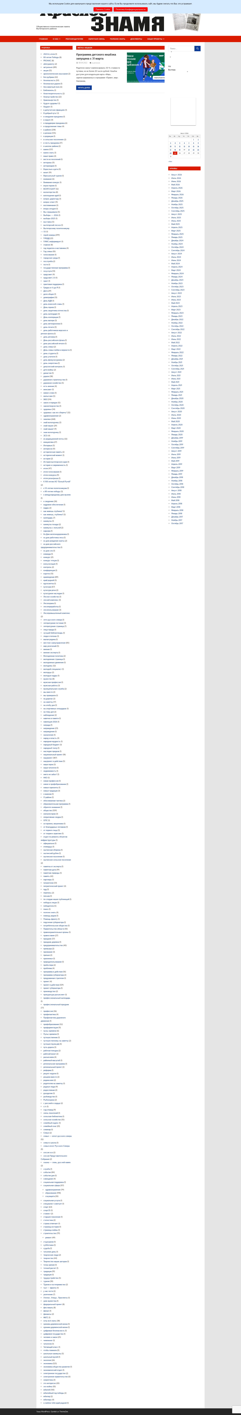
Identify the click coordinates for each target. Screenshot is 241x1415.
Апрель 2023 (176, 306)
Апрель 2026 (177, 188)
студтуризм (48, 1242)
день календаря (50, 314)
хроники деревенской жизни (55, 1327)
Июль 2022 (176, 336)
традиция (47, 1274)
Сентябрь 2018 (177, 487)
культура (47, 587)
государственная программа (55, 268)
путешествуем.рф (51, 1044)
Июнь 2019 (175, 457)
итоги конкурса (49, 475)
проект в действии (51, 985)
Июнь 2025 (176, 221)
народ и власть (50, 738)
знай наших (48, 425)
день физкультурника (52, 360)
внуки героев (48, 185)
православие (49, 935)
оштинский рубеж (51, 853)
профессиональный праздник (56, 1004)
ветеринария (48, 166)
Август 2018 (176, 490)
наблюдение (48, 715)
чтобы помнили (50, 1350)
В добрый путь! (50, 113)
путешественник (50, 1037)
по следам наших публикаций (56, 899)
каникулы (47, 521)
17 (170, 150)
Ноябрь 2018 (176, 480)
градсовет (47, 274)
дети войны (48, 370)
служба (46, 1169)
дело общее (48, 294)
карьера (46, 531)
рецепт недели (49, 1073)
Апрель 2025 (177, 227)
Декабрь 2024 (177, 240)
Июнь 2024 (176, 260)
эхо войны (47, 1386)
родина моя (48, 1080)
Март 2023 (175, 309)
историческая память (52, 452)
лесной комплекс (50, 600)
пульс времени (49, 1031)
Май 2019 (175, 461)
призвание (47, 952)
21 (189, 150)
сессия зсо (48, 1152)
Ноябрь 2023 (177, 283)
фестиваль (48, 1307)
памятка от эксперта (52, 866)
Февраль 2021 (177, 392)
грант (45, 281)
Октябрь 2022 (177, 326)
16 (198, 146)
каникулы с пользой (52, 527)
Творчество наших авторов (55, 1261)
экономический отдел (52, 1370)
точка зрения (49, 1265)
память (46, 876)
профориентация (50, 1027)
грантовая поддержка (52, 284)
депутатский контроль (53, 366)
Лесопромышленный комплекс (56, 613)
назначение (48, 735)
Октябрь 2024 (177, 247)
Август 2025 (176, 214)
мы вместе (48, 692)
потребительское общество (55, 925)
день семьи (48, 347)
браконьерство (49, 100)
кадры (46, 508)
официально (48, 843)
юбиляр (46, 1396)
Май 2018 (175, 500)
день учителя (49, 356)
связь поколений (50, 1113)
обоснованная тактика (53, 800)
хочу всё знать (49, 1321)
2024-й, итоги (49, 54)
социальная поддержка (53, 1182)
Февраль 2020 (177, 431)
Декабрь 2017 (177, 517)
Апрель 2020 (177, 424)
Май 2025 (175, 224)
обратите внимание (51, 807)
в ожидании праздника (53, 116)
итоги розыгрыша (50, 478)
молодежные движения (53, 662)
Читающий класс (50, 1347)
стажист (46, 1213)
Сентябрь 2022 (177, 329)
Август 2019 (176, 451)
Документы (136, 39)
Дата (45, 291)
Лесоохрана (48, 603)
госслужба (48, 261)
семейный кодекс (50, 1123)
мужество (47, 679)
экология (47, 1360)
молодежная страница (53, 659)
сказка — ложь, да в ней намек (57, 1162)
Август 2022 (176, 332)
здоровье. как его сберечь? (55, 412)
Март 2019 (175, 467)
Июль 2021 (175, 375)
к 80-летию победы (51, 491)
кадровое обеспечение (53, 504)
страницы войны (50, 1230)
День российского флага (54, 340)
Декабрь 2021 (177, 359)
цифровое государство (53, 1334)
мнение (46, 649)
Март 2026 (176, 191)
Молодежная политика (53, 656)
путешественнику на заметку (56, 1041)
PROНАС (47, 60)
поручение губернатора (53, 922)
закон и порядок (50, 402)
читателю (47, 1344)
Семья (46, 1133)
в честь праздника (51, 143)
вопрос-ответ (49, 202)
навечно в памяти (51, 718)
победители (48, 906)
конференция (49, 570)
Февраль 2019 (177, 471)
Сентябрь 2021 (177, 369)
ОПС (45, 820)
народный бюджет (51, 744)
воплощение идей (51, 195)
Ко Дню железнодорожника (55, 534)
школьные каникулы (52, 1353)
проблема (47, 968)
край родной (48, 580)
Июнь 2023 (176, 300)
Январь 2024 (177, 277)
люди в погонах (50, 636)
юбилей (46, 1390)
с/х (44, 1106)
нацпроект (47, 758)
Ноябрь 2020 (177, 402)
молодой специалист (52, 669)
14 (189, 146)
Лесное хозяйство (51, 596)
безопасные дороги (51, 83)
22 (193, 150)
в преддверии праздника (54, 123)
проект (46, 981)
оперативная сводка (52, 817)
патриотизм (48, 883)
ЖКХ (45, 399)
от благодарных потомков (54, 827)
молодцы (47, 672)
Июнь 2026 (176, 181)
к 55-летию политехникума (55, 488)
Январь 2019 (176, 474)
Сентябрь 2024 (178, 250)
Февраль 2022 (177, 352)
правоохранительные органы (55, 932)
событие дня (48, 1175)
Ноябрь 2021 (176, 362)
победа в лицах (50, 902)
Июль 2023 (176, 296)
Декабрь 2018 (177, 477)
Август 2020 (176, 411)
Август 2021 (176, 372)
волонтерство (49, 192)
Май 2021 (175, 382)
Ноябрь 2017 (176, 520)
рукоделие (48, 1093)
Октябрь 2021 (177, 365)
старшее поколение (51, 1217)
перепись (47, 893)
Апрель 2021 (176, 385)
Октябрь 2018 (177, 484)
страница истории (51, 1227)
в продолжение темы (52, 126)
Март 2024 (176, 270)
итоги (45, 468)
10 (170, 146)
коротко (46, 573)
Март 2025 (176, 231)
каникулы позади (50, 524)
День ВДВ (47, 301)
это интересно (49, 1383)
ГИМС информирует (52, 241)
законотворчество (51, 406)
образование (50, 1193)
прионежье (48, 958)
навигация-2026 (50, 722)
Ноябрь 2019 (176, 441)
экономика (47, 1363)
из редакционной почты (53, 439)
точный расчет (49, 1268)
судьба (46, 1248)
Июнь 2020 (176, 418)
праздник (47, 939)
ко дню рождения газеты (54, 541)
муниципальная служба (53, 689)
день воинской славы (52, 304)
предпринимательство (53, 945)
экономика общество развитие (56, 1367)
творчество (48, 1258)
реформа (47, 1070)
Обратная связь (96, 39)
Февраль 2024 (177, 273)
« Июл (170, 161)
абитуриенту (48, 64)
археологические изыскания (55, 74)
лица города (48, 629)
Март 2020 (176, 428)
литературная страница (53, 626)
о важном (47, 794)
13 (184, 146)
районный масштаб (51, 1060)
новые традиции (50, 791)
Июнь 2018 (175, 497)
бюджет (46, 106)
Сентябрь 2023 (177, 290)
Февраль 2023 (177, 313)
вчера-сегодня (49, 208)
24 (170, 153)
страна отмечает (50, 1223)
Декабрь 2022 (177, 319)
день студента (49, 353)
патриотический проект (53, 886)
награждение (48, 728)
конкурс (46, 557)
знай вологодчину (51, 422)
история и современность (54, 465)
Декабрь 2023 (177, 280)
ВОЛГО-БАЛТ (49, 189)
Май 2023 (175, 303)
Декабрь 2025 (177, 201)
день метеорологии (51, 323)
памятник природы (51, 873)
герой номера (49, 235)
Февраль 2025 (177, 234)
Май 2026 (175, 184)
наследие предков (51, 751)
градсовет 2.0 (49, 278)
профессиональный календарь (56, 998)
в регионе (96, 63)
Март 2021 (175, 388)
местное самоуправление (54, 643)
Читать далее (84, 88)
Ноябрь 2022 (177, 323)
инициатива (48, 442)
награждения (48, 731)
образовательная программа (55, 804)
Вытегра (171, 70)
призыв (46, 955)
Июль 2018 (176, 494)
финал (46, 1311)
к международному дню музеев (57, 495)
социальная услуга (51, 1200)
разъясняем (48, 1057)
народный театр (50, 748)
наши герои (48, 764)
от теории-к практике (52, 833)
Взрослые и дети (50, 169)
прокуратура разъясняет (54, 994)
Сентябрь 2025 (178, 211)
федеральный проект (52, 1304)
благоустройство (50, 97)
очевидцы (47, 846)
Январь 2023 (176, 316)
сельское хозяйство (52, 1119)
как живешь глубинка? (53, 511)
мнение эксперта (50, 652)
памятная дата (49, 869)
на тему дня (48, 712)
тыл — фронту (49, 1288)
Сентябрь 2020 (178, 408)
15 (193, 146)
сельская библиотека (52, 1116)
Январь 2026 (177, 198)
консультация (49, 564)
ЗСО (45, 435)
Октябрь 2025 (177, 207)
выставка (47, 222)
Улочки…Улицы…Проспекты (55, 1297)
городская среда (50, 258)
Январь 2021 (176, 395)
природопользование (52, 962)
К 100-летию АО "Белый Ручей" (57, 481)
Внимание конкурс (51, 182)
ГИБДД (46, 238)
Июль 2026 (176, 178)
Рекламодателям (74, 39)
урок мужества (49, 1301)
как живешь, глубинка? (53, 514)
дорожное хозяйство (52, 383)
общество (47, 810)
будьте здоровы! (50, 103)
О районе (47, 797)
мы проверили (49, 695)
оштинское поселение (52, 856)
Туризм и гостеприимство (54, 1284)
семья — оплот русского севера (57, 1136)
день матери (48, 320)
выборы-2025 (49, 218)
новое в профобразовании (54, 784)
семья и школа (49, 1142)
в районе (47, 130)
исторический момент (52, 455)
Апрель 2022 (176, 346)
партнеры (47, 879)
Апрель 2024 (177, 267)
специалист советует (52, 1204)
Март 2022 (175, 349)
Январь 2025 (177, 237)
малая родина (49, 639)
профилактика (49, 1014)
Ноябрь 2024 (177, 244)
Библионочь (48, 90)
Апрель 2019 (176, 464)
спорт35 (46, 1210)
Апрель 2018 (176, 503)
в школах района (50, 146)
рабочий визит (49, 1054)
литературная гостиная (53, 623)
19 (179, 150)
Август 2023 (176, 293)
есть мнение (48, 386)
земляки (47, 419)
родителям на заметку (53, 1083)
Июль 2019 (176, 454)
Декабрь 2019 (177, 438)
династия (47, 373)
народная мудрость (51, 741)
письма (46, 896)
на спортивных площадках (54, 708)
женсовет (47, 389)
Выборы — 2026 (50, 215)
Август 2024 (176, 253)
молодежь (47, 666)
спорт (45, 1207)
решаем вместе (50, 1077)
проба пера (48, 965)
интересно (47, 449)
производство (49, 991)
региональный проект (52, 1067)
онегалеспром (49, 814)
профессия (48, 1011)
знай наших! (48, 429)
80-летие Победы (51, 57)
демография (48, 297)
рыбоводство (49, 1096)
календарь (48, 518)
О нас (55, 39)
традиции (47, 1271)
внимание (47, 179)
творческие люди (50, 1255)
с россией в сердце (51, 1103)
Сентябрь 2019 (177, 448)
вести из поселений (51, 159)
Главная (43, 39)
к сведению (48, 501)
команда (47, 554)
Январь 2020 (177, 434)
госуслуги (47, 271)
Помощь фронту (50, 919)
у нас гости (48, 1291)
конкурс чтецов (50, 560)
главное (46, 245)
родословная (49, 1090)
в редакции (48, 136)
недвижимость (49, 771)
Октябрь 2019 (177, 444)
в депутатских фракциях (54, 110)
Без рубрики (48, 77)
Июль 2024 (176, 257)
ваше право (48, 156)
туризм (46, 1281)
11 (175, 146)
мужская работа (50, 685)
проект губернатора (51, 988)
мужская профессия (52, 682)
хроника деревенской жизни (55, 1324)
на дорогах (48, 698)
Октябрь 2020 (177, 405)
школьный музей (50, 1357)
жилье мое (48, 396)
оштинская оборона (51, 850)
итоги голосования (51, 472)
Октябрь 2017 (177, 523)
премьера (47, 948)
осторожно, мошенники (53, 823)
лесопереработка (50, 606)
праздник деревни (51, 942)
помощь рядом (49, 915)
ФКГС (45, 1317)
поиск (45, 909)
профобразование (51, 1024)
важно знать (48, 152)
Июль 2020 (176, 415)
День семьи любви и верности (56, 350)
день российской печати (53, 343)
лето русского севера (52, 620)
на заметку (48, 702)
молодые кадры (50, 675)
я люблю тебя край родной (55, 1403)
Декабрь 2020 (177, 398)
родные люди (49, 1086)
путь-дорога (48, 1047)
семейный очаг (49, 1126)
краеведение (48, 577)
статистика (48, 1220)
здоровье (47, 409)
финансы (47, 1314)
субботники (48, 1245)
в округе (46, 120)
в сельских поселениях (53, 139)
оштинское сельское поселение (57, 860)
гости (45, 264)
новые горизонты (50, 787)
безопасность (49, 80)
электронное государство (54, 1373)
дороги (46, 376)
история (46, 458)
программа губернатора (53, 975)
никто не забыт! (50, 774)
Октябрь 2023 (177, 286)
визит (45, 172)
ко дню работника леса (53, 537)
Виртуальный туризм (52, 176)
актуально (47, 67)
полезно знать (49, 912)
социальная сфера (51, 1185)
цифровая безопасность (54, 1330)
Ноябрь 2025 (177, 204)
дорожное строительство (54, 379)
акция (45, 70)
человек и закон (50, 1337)
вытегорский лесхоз (52, 225)
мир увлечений (49, 646)
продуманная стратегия (53, 978)
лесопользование (51, 610)
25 (175, 153)
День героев (48, 307)
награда (46, 725)
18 (175, 150)
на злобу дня (49, 705)
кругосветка (48, 583)
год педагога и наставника (54, 248)
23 (198, 150)
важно (46, 149)
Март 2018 (175, 507)
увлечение (48, 1294)
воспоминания (49, 205)
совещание (48, 1179)
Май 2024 (175, 263)
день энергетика (50, 363)
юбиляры (47, 1399)
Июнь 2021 (175, 378)
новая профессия (50, 781)
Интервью (47, 445)
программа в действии (53, 971)
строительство (49, 1233)
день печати (48, 327)
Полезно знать (117, 39)
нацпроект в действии (52, 761)
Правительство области (53, 929)
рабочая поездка (50, 1050)
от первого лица (50, 830)
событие (47, 1172)
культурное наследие (52, 593)
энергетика (48, 1380)
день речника (49, 337)
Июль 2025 (176, 217)
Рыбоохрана (48, 1100)
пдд (45, 889)
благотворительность (52, 93)
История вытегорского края (55, 462)
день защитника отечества (55, 310)
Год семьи (47, 251)
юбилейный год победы (53, 1393)
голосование (48, 254)
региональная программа (54, 1064)
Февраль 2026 (177, 194)
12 (179, 146)
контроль (47, 567)
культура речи (49, 590)
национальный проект (52, 754)
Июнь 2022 (176, 339)
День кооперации (50, 317)
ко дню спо (48, 551)
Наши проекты (154, 39)
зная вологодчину (51, 432)
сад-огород (48, 1110)
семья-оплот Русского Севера (56, 1146)
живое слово (48, 393)
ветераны (47, 162)
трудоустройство (50, 1278)
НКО (45, 777)
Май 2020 (175, 421)
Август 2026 (176, 175)
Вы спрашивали (50, 212)
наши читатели (49, 768)
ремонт (48, 1237)
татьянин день (49, 1251)
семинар (47, 1129)
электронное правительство (55, 1376)
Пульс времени (50, 1034)
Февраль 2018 (177, 510)
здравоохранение (50, 416)
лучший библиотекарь (53, 633)
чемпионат (48, 1340)
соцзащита (50, 1196)
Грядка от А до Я (50, 287)
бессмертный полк (51, 87)
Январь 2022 (176, 355)
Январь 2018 (176, 513)
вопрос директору (51, 199)
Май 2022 (175, 342)
